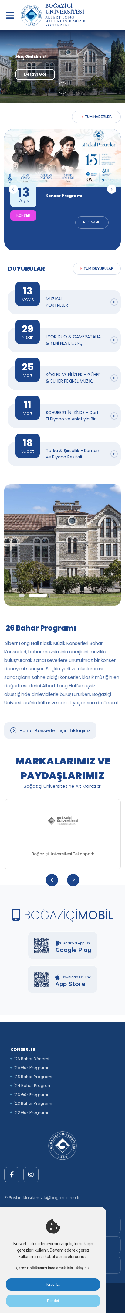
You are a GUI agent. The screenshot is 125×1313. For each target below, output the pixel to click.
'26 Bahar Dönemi (31, 1059)
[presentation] (13, 189)
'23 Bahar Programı (33, 1103)
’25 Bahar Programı (33, 1077)
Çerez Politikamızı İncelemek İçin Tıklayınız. (53, 1268)
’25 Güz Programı (31, 1067)
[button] (21, 595)
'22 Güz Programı (31, 1112)
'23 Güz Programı (31, 1094)
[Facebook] (11, 1174)
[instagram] (31, 1174)
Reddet (53, 1301)
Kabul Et (53, 1284)
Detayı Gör (35, 74)
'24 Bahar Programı (33, 1085)
